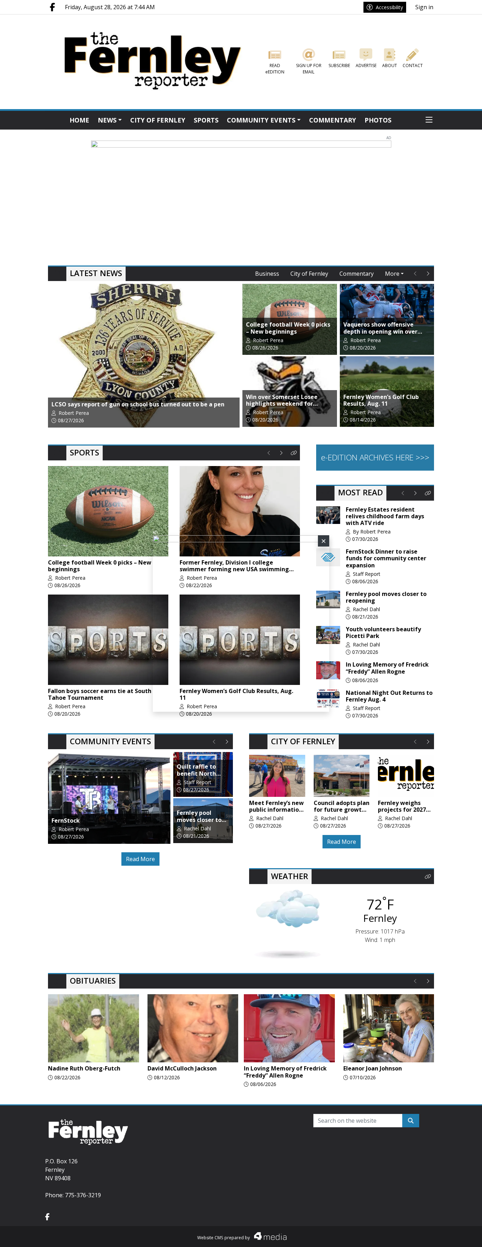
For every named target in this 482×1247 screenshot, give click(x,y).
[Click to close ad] (323, 541)
